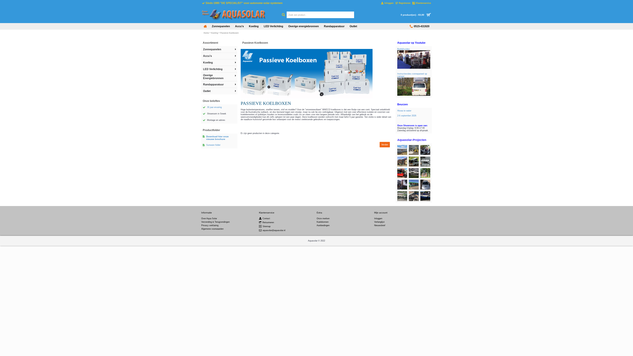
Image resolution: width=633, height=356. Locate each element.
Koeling (214, 33)
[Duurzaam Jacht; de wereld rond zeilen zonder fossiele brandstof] (425, 196)
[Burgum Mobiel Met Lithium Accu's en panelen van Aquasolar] (425, 150)
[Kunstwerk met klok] (402, 185)
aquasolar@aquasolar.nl (274, 230)
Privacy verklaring (209, 225)
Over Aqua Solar (209, 218)
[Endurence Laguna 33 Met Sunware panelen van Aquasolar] (425, 161)
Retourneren (268, 222)
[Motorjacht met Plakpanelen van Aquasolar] (414, 173)
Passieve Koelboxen (229, 33)
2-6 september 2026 (406, 115)
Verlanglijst (379, 222)
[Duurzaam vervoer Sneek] (402, 196)
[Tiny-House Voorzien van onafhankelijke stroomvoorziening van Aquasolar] (402, 161)
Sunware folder (213, 145)
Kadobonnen (323, 222)
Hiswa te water (404, 110)
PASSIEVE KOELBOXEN (266, 103)
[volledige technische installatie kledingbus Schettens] (402, 173)
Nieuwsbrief (379, 225)
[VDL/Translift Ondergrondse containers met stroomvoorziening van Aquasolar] (414, 150)
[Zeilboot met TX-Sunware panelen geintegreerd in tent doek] (414, 196)
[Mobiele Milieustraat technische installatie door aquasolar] (414, 185)
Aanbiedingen (323, 225)
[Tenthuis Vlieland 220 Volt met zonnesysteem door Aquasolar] (402, 150)
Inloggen (378, 218)
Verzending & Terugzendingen (215, 222)
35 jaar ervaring (214, 107)
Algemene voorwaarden (212, 229)
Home (206, 33)
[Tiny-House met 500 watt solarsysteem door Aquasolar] (425, 173)
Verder (384, 144)
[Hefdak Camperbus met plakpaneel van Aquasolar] (414, 161)
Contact (266, 218)
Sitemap (267, 226)
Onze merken (323, 218)
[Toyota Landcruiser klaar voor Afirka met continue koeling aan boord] (425, 185)
